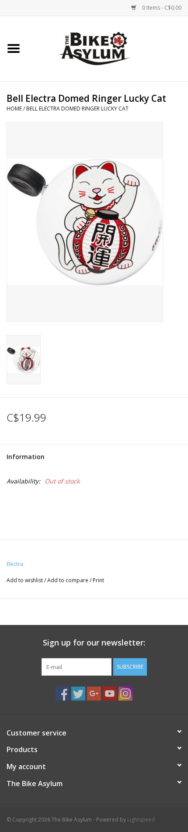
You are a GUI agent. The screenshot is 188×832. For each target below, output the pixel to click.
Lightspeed (141, 819)
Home (14, 108)
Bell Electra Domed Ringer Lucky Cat (77, 108)
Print (98, 580)
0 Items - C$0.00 (161, 7)
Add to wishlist (25, 580)
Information (26, 456)
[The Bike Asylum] (107, 48)
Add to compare (68, 580)
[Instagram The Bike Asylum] (125, 694)
